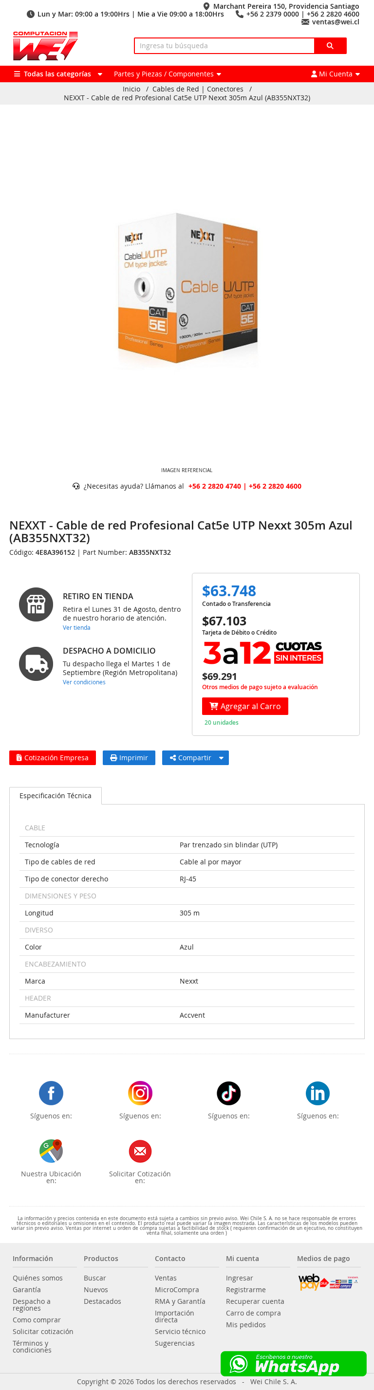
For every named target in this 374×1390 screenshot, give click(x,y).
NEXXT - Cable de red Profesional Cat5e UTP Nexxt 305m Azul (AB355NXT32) (187, 97)
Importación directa (174, 1316)
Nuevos (96, 1289)
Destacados (102, 1301)
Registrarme (246, 1289)
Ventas (166, 1278)
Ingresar (239, 1278)
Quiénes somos (38, 1278)
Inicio (131, 89)
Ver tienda (77, 627)
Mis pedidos (246, 1324)
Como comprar (37, 1320)
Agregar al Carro (251, 706)
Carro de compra (253, 1313)
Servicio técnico (180, 1331)
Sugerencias (175, 1343)
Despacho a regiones (32, 1305)
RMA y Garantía (180, 1301)
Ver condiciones (84, 682)
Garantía (27, 1289)
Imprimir (133, 757)
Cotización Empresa (56, 757)
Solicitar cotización (43, 1331)
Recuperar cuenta (255, 1301)
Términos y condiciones (32, 1346)
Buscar (95, 1278)
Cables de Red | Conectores (197, 89)
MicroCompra (177, 1289)
